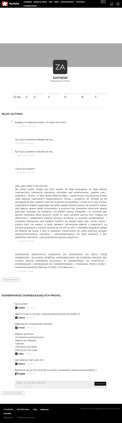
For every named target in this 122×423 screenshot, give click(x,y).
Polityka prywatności (26, 417)
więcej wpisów (11, 280)
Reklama (44, 409)
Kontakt (7, 413)
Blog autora (12, 114)
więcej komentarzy (13, 393)
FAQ (35, 409)
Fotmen (21, 328)
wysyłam (100, 384)
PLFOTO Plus (23, 409)
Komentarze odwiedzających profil (31, 295)
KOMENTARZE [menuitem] (30, 6)
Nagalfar (21, 374)
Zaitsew (60, 78)
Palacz (21, 354)
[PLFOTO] (10, 4)
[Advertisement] (61, 25)
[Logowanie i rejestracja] (118, 4)
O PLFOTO (8, 409)
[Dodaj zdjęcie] (111, 4)
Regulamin (8, 417)
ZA (60, 67)
